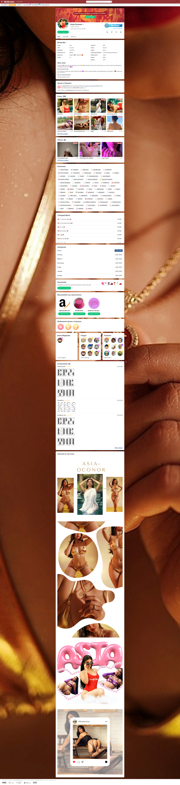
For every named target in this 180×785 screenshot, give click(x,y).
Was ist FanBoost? (118, 28)
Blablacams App (45, 4)
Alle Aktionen (27, 4)
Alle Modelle (4, 4)
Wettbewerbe (35, 4)
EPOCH (32, 780)
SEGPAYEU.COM (38, 780)
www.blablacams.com (19, 780)
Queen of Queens (90, 86)
